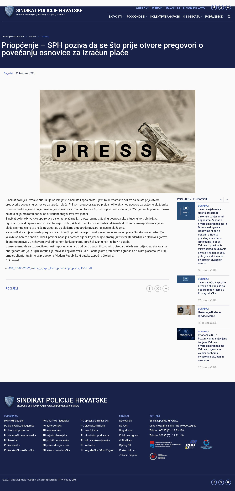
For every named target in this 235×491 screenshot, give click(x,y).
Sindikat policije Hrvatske (13, 37)
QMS (74, 479)
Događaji (45, 37)
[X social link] (157, 288)
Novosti (32, 37)
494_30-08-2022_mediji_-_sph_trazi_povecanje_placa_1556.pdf (50, 268)
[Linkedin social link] (165, 288)
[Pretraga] (229, 16)
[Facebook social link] (149, 288)
